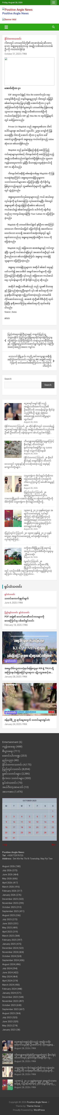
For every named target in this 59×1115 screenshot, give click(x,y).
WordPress (39, 1110)
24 (14, 832)
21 (45, 827)
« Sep (4, 845)
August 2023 (8, 1013)
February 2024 (9, 988)
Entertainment (10, 742)
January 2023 (9, 1029)
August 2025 (8, 915)
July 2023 (7, 1017)
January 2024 (9, 993)
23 (6, 832)
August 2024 (8, 964)
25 (22, 832)
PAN (25, 54)
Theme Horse (33, 1106)
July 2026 (7, 870)
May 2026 (7, 878)
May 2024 (7, 976)
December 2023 (10, 997)
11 (22, 822)
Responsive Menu (53, 2)
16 (6, 827)
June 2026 (7, 874)
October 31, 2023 (13, 54)
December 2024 (10, 948)
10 (14, 822)
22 (53, 827)
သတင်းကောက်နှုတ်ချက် (17, 598)
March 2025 (8, 935)
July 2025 (7, 919)
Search (8, 379)
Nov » (54, 845)
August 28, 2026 (22, 1048)
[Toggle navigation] (6, 27)
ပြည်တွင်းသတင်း (11, 612)
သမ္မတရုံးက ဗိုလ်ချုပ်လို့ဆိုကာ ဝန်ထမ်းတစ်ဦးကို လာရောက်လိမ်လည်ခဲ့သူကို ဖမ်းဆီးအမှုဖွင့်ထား (34, 1071)
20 (37, 827)
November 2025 (10, 903)
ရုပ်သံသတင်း (13, 586)
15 (53, 822)
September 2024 (10, 960)
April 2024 (7, 980)
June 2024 (7, 972)
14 (45, 822)
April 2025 (7, 931)
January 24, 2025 (13, 724)
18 (22, 827)
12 (29, 822)
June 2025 (7, 923)
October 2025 (9, 907)
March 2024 (8, 984)
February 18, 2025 (13, 625)
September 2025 (10, 911)
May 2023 (7, 1025)
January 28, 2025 (13, 676)
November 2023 (10, 1001)
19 (29, 827)
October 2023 (9, 1005)
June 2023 (7, 1021)
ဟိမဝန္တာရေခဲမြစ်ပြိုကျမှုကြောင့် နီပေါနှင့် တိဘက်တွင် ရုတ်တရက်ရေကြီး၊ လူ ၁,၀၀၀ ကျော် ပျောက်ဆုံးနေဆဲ (35, 1058)
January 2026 (9, 895)
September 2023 (10, 1009)
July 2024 (7, 968)
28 (45, 832)
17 (14, 827)
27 (37, 832)
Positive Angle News (15, 13)
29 (53, 832)
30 (6, 838)
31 (14, 838)
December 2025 (10, 899)
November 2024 (10, 952)
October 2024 (9, 956)
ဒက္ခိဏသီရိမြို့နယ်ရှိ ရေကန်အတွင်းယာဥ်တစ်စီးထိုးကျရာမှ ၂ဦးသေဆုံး (38, 551)
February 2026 (9, 890)
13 (37, 822)
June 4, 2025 (11, 603)
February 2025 (9, 939)
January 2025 (9, 944)
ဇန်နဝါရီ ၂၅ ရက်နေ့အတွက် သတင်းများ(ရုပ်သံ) (27, 720)
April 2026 (7, 882)
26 (29, 832)
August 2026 (8, 866)
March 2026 (8, 886)
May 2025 (7, 927)
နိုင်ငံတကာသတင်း (13, 39)
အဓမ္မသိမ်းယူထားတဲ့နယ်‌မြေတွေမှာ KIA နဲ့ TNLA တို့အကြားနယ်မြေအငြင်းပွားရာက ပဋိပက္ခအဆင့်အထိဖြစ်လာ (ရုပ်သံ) (29, 672)
